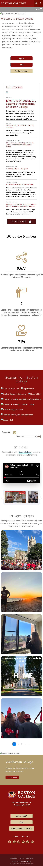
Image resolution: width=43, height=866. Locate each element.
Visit (21, 64)
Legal (21, 858)
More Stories (19, 221)
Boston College (25, 452)
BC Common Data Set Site (22, 828)
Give (21, 822)
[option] (10, 388)
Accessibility (13, 858)
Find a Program (21, 71)
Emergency (29, 858)
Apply (21, 58)
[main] (21, 402)
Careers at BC (21, 816)
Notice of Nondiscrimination (21, 861)
